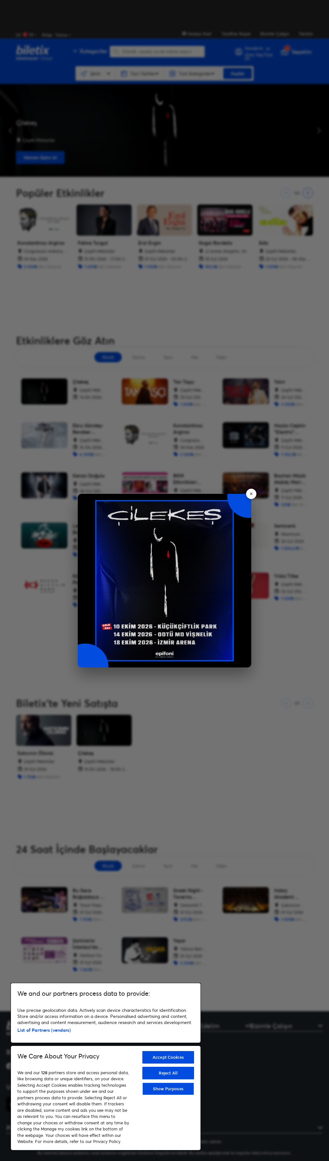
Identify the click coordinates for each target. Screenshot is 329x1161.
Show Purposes (168, 1089)
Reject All (168, 1073)
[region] (105, 1067)
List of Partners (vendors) (44, 1030)
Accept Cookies (168, 1057)
